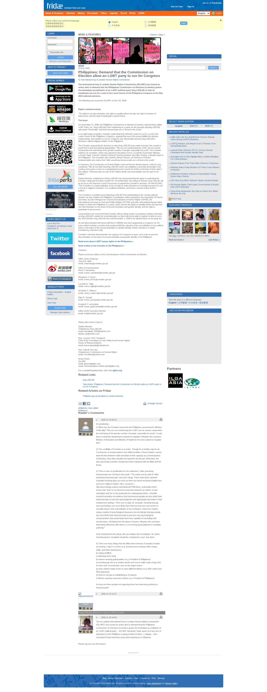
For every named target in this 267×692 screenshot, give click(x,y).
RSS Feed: (176, 199)
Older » (161, 35)
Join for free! (177, 6)
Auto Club (51, 303)
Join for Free (60, 73)
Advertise (119, 678)
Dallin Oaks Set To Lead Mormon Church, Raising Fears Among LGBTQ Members (192, 138)
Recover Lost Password (60, 61)
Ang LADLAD (88, 380)
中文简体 (193, 302)
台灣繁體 (182, 302)
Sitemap (161, 678)
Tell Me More (60, 187)
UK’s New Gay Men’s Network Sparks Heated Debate (194, 180)
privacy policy (171, 683)
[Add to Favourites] (91, 434)
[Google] (88, 405)
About (110, 678)
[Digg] (80, 405)
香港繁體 (203, 302)
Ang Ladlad (93, 408)
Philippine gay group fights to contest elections (103, 396)
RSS (154, 678)
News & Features (89, 34)
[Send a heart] (80, 434)
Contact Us (145, 678)
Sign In (190, 6)
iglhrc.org (117, 370)
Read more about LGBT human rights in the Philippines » (105, 241)
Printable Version (154, 403)
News (81, 66)
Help (136, 678)
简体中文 (194, 126)
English (172, 302)
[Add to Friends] (87, 434)
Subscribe (60, 308)
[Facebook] (84, 405)
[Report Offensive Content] (160, 420)
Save (183, 23)
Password (51, 44)
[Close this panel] (220, 21)
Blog (104, 678)
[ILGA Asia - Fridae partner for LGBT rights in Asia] (175, 388)
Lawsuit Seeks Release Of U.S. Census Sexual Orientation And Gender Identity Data (191, 151)
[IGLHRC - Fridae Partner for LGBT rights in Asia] (192, 388)
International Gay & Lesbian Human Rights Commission (105, 80)
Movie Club (52, 298)
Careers (128, 678)
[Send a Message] (84, 434)
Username (52, 38)
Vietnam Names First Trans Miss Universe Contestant (194, 163)
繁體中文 (209, 126)
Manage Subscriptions (60, 312)
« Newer (153, 35)
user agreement (154, 683)
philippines (82, 408)
